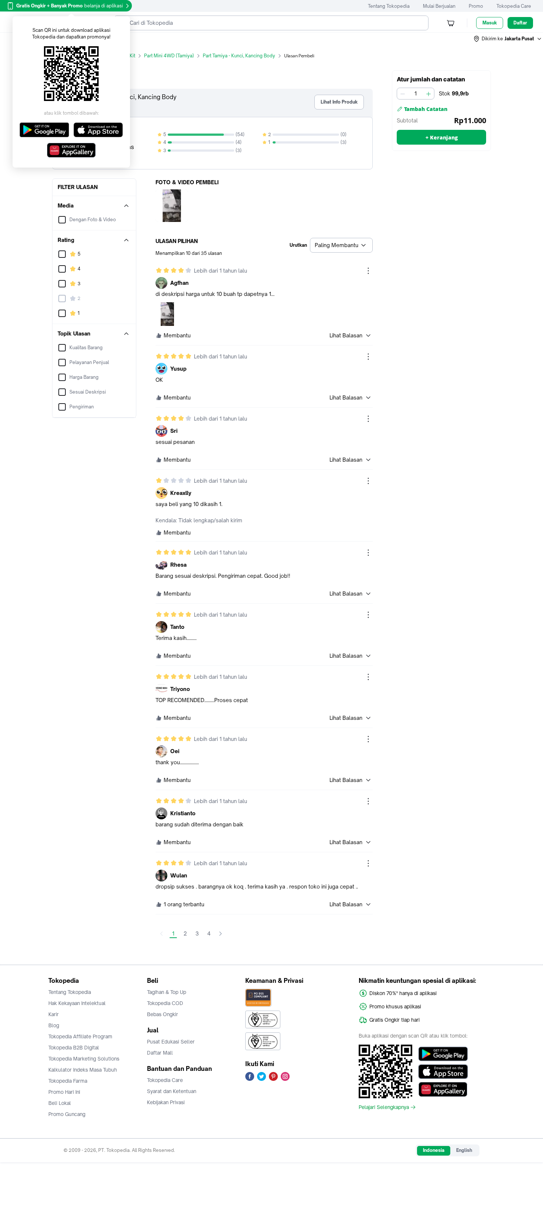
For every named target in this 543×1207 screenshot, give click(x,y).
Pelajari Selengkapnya (384, 1107)
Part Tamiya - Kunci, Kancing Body (239, 55)
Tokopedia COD (165, 1003)
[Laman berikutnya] (220, 933)
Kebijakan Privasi (166, 1102)
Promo (476, 6)
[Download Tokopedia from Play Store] (443, 1053)
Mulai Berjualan (439, 6)
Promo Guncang (66, 1114)
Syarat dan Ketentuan (171, 1091)
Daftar (520, 23)
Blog (53, 1025)
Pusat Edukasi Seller (171, 1042)
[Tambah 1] (428, 93)
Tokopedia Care (513, 6)
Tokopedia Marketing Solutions (83, 1059)
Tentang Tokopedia (389, 6)
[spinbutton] (415, 93)
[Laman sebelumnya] (161, 933)
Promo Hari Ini (64, 1092)
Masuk (489, 23)
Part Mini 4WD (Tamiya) (169, 55)
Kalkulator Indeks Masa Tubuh (82, 1070)
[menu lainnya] (368, 270)
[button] (508, 39)
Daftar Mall (160, 1053)
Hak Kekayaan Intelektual (77, 1003)
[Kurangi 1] (402, 93)
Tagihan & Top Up (166, 992)
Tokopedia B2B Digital (73, 1048)
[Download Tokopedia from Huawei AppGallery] (443, 1089)
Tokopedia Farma (67, 1081)
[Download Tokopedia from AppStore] (443, 1071)
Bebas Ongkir (162, 1014)
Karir (53, 1014)
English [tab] (464, 1150)
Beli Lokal (59, 1103)
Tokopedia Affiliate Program (80, 1036)
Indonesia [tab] (433, 1150)
